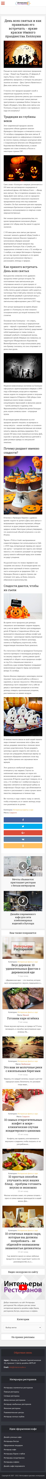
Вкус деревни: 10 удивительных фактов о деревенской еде (23, 968)
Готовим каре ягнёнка (23, 1018)
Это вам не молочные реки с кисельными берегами (23, 1069)
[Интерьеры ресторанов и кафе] (23, 3)
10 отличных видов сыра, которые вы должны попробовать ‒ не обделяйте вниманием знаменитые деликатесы (23, 1241)
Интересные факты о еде (23, 810)
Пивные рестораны (11, 1392)
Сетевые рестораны (11, 1396)
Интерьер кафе (10, 1449)
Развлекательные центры (14, 1412)
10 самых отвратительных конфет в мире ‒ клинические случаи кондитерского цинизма (23, 1125)
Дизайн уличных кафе (12, 1437)
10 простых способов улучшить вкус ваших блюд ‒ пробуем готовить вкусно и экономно (23, 1182)
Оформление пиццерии (13, 1445)
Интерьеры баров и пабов (14, 1453)
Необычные (25, 1064)
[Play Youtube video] (23, 1287)
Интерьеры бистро (11, 1441)
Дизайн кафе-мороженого (14, 1466)
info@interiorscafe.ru (17, 1367)
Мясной (26, 1015)
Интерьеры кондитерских (14, 1458)
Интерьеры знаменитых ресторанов (18, 1387)
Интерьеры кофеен (11, 1462)
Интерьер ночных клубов (14, 1416)
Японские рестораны (12, 1408)
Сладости (13, 812)
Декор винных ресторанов (14, 1400)
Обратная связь (23, 1352)
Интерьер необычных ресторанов (17, 1404)
